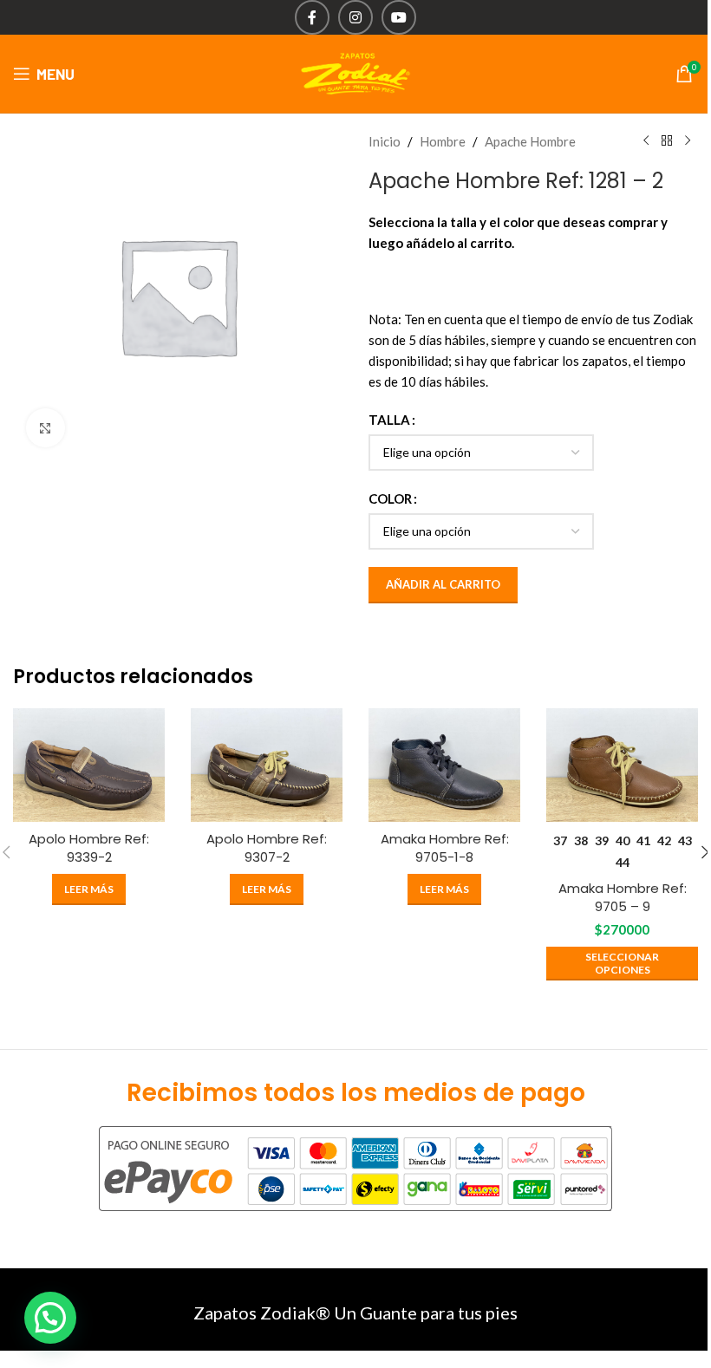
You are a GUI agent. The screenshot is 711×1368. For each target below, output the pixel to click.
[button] (50, 1318)
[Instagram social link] (355, 17)
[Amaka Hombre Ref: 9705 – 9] (622, 765)
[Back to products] (666, 141)
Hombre (443, 141)
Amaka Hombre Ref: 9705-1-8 (445, 848)
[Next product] (687, 141)
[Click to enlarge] (45, 427)
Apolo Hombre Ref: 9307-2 (266, 848)
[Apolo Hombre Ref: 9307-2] (266, 765)
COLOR (390, 498)
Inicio (385, 141)
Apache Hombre (530, 141)
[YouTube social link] (399, 17)
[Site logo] (355, 72)
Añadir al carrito (443, 584)
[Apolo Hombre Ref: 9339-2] (89, 765)
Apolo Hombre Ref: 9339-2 (89, 848)
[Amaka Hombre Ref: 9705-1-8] (444, 765)
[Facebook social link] (312, 17)
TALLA (389, 419)
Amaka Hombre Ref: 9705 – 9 (622, 897)
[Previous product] (646, 141)
